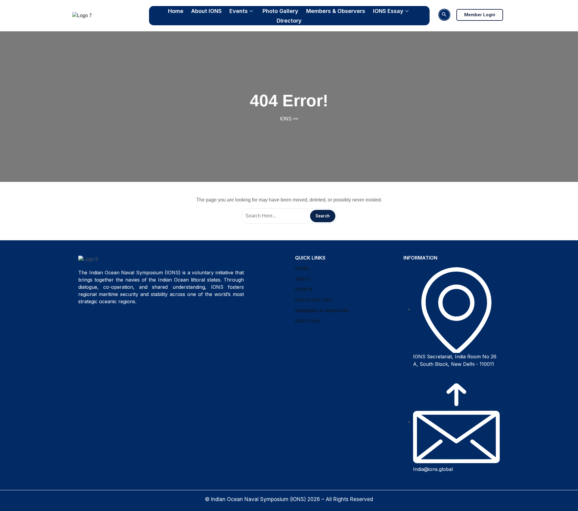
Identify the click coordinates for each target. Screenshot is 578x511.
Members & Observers (335, 11)
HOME (302, 268)
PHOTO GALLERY (314, 300)
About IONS (206, 11)
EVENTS (303, 289)
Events (238, 11)
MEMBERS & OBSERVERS (322, 310)
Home (175, 11)
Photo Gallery (280, 11)
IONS (286, 118)
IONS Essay (388, 11)
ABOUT (303, 279)
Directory (289, 20)
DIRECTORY (308, 321)
